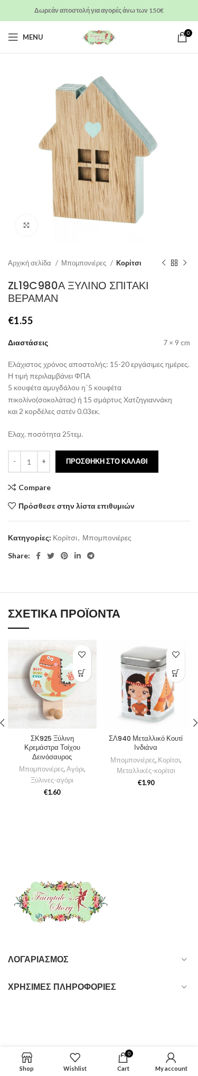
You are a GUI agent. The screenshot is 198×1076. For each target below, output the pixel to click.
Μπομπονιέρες (84, 263)
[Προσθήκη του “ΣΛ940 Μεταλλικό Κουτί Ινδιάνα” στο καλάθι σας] (175, 673)
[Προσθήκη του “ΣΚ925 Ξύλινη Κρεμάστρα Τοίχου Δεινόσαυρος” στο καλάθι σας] (82, 673)
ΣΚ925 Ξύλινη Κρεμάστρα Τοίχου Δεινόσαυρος (52, 747)
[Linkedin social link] (77, 556)
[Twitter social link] (51, 556)
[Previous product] (163, 263)
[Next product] (185, 263)
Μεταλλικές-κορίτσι (146, 771)
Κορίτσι (129, 263)
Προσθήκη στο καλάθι (107, 461)
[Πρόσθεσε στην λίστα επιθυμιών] (82, 654)
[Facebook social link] (38, 556)
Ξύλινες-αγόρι (52, 780)
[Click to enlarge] (26, 225)
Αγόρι (75, 769)
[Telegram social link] (91, 556)
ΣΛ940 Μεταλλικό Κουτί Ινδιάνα (146, 743)
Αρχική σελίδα (30, 263)
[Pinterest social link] (64, 556)
